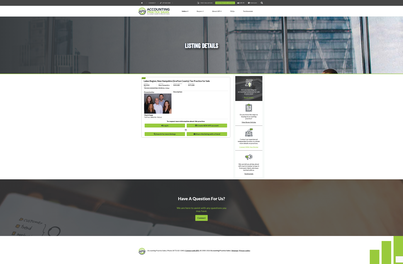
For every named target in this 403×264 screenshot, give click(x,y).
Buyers (200, 11)
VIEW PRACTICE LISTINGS (225, 3)
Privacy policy (244, 251)
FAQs (232, 11)
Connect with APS (192, 251)
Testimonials (248, 11)
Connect (152, 3)
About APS (216, 11)
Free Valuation (207, 3)
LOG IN (241, 3)
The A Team (148, 115)
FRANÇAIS (253, 3)
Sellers (184, 11)
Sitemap (235, 251)
